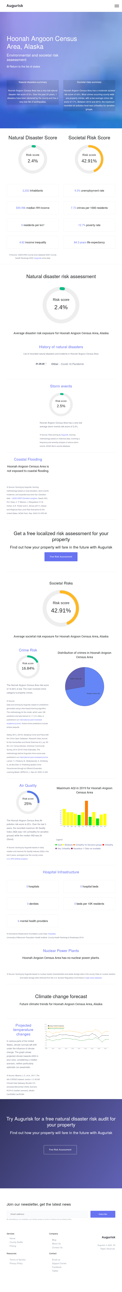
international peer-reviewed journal (34, 757)
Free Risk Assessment (61, 556)
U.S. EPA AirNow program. (17, 858)
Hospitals (52, 933)
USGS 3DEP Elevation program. (25, 498)
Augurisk (37, 258)
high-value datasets (94, 977)
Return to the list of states (24, 66)
